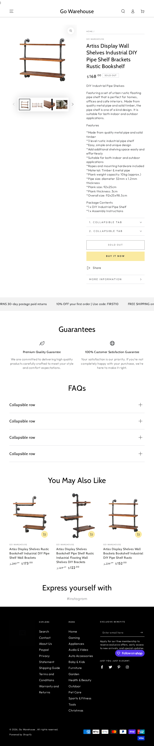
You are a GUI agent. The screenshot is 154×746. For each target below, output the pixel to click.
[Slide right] (73, 104)
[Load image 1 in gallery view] (24, 104)
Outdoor (75, 686)
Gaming (74, 638)
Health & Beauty (80, 680)
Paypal (44, 650)
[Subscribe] (142, 632)
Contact (45, 638)
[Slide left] (14, 104)
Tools (72, 704)
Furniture (75, 668)
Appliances (76, 644)
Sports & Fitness (80, 698)
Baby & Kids (77, 662)
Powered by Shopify (20, 734)
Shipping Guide (49, 668)
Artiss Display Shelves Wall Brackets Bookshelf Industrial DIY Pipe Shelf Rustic (123, 553)
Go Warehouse (95, 39)
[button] (123, 11)
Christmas (76, 710)
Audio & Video (78, 650)
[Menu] (11, 11)
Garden (74, 674)
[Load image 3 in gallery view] (49, 104)
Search (44, 631)
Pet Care (75, 692)
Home (89, 31)
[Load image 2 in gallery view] (37, 104)
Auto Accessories (81, 656)
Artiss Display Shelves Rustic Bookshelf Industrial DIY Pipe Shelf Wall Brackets (29, 553)
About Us (45, 644)
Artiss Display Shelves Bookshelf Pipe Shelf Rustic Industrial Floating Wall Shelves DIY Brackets (75, 555)
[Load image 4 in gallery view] (61, 104)
